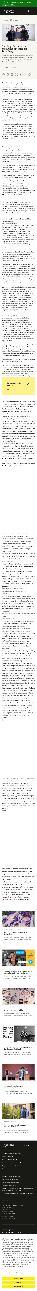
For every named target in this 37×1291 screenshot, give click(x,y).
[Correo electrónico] (25, 74)
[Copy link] (29, 74)
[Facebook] (3, 74)
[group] (18, 927)
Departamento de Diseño (10, 458)
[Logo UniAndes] (8, 11)
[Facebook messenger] (7, 74)
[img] (8, 11)
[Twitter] (16, 74)
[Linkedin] (12, 74)
